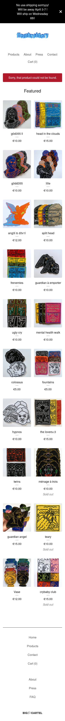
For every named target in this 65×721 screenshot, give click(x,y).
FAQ (32, 697)
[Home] (32, 36)
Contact (52, 54)
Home (32, 637)
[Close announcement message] (61, 12)
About (27, 54)
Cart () (32, 61)
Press (39, 54)
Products (13, 54)
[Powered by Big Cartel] (32, 713)
